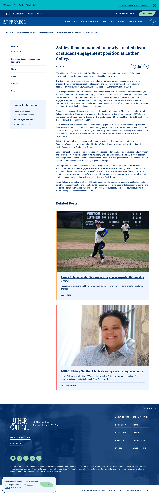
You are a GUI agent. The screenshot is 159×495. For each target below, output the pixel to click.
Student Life (136, 22)
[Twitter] (32, 458)
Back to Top (147, 408)
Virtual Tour (139, 448)
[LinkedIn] (39, 458)
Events (118, 448)
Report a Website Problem (138, 490)
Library (14, 69)
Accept (46, 484)
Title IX (122, 490)
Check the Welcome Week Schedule (134, 5)
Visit (30, 14)
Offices (14, 83)
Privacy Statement (110, 490)
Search (14, 91)
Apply (40, 14)
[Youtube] (13, 458)
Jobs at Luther (141, 417)
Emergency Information (91, 490)
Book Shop (120, 425)
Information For (124, 14)
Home (5, 33)
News (12, 33)
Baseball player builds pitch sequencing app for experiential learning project (102, 279)
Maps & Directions (20, 438)
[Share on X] (146, 66)
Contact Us (16, 52)
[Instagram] (19, 458)
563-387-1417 (26, 124)
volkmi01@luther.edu (23, 119)
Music (121, 22)
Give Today (147, 14)
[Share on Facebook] (133, 66)
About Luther (122, 417)
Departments (122, 433)
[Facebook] (26, 458)
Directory (120, 440)
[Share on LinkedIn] (139, 66)
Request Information (13, 14)
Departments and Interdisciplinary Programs (26, 60)
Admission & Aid (90, 22)
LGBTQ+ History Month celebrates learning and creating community (102, 371)
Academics (71, 22)
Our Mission (139, 440)
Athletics (108, 22)
